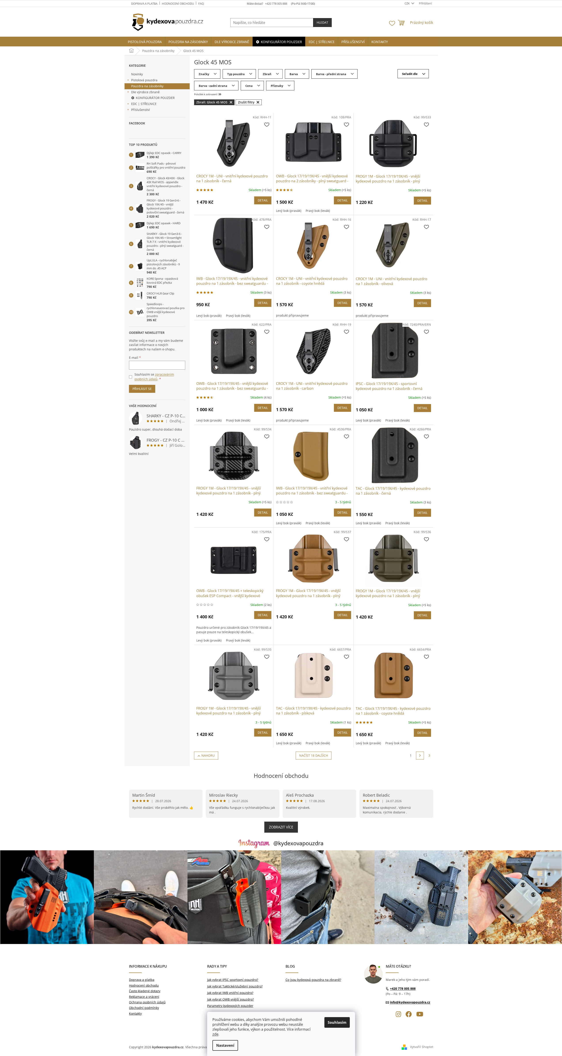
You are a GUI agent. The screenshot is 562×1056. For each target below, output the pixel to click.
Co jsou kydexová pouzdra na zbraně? (313, 980)
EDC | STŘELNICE (144, 104)
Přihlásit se (142, 389)
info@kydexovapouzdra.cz (410, 1002)
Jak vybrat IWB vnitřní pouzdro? (230, 993)
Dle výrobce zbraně (145, 92)
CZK (407, 3)
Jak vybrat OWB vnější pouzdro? (230, 999)
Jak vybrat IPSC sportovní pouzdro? (232, 980)
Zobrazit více (281, 827)
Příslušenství (140, 110)
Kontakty (135, 1013)
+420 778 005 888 (403, 988)
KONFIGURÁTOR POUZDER (155, 98)
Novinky (137, 74)
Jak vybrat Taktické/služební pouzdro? (235, 986)
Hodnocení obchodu (178, 4)
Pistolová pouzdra (144, 80)
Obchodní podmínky (144, 1008)
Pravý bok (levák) (318, 211)
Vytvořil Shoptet (421, 1047)
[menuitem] (145, 42)
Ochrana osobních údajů (147, 1002)
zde (215, 1034)
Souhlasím (337, 1022)
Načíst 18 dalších (313, 755)
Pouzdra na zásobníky (147, 86)
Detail (263, 200)
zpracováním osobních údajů (154, 376)
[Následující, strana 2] (420, 756)
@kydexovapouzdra (298, 843)
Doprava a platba (144, 4)
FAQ (201, 4)
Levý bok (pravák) (288, 211)
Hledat (322, 22)
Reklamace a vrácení (144, 997)
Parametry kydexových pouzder (230, 1006)
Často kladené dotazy (144, 991)
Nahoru (208, 755)
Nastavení (225, 1045)
